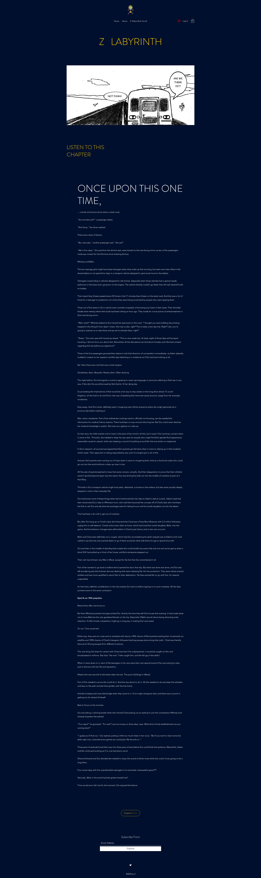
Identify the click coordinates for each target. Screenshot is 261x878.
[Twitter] (130, 865)
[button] (192, 21)
